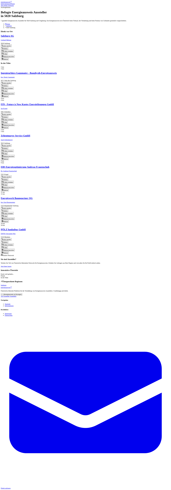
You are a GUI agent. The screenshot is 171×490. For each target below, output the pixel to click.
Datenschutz (8, 315)
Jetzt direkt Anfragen (7, 5)
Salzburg (9, 26)
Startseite (7, 304)
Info (2, 4)
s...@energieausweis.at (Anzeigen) (12, 294)
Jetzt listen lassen (6, 266)
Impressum (8, 313)
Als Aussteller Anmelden (8, 296)
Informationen (9, 306)
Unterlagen (6, 4)
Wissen (12, 4)
